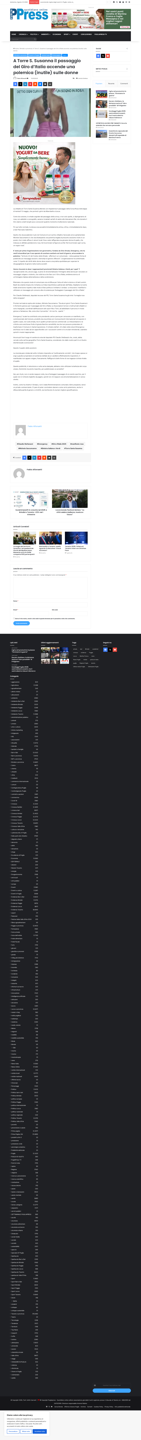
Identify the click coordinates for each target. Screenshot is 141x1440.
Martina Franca (84, 656)
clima (13, 775)
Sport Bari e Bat (16, 1282)
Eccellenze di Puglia (17, 855)
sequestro (14, 1208)
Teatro (13, 1317)
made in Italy (15, 1012)
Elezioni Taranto (16, 868)
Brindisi (87, 649)
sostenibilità (15, 1246)
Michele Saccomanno (28, 448)
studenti (14, 1304)
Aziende (14, 746)
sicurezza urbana (17, 1230)
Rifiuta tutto (26, 1431)
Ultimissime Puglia (93, 666)
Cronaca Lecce (16, 820)
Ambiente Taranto (17, 714)
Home (14, 34)
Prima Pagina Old (17, 1134)
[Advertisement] (50, 408)
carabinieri (95, 649)
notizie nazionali (16, 1076)
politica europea (16, 1099)
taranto (93, 663)
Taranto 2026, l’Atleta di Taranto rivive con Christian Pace (75, 548)
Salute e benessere (17, 1192)
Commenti (124, 84)
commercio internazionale (19, 781)
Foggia (91, 652)
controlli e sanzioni (17, 794)
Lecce (75, 656)
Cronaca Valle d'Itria (18, 826)
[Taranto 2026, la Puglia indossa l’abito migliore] (64, 661)
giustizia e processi (17, 951)
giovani (13, 948)
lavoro (13, 1006)
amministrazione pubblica (19, 717)
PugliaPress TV (101, 34)
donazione (14, 849)
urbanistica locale (17, 1352)
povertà (14, 1124)
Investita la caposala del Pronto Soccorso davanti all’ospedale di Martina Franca (118, 134)
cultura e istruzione (17, 829)
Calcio (13, 765)
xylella (13, 1378)
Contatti (89, 1407)
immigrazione (15, 961)
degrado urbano (16, 839)
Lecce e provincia (17, 1009)
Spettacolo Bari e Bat (18, 1259)
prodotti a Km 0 (16, 1137)
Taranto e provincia (17, 1314)
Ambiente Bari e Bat (18, 701)
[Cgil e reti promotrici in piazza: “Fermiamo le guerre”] (101, 94)
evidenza (83, 652)
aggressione (15, 682)
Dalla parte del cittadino (19, 836)
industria (14, 983)
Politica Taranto (16, 1118)
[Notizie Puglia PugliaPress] (29, 14)
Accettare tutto (40, 1431)
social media (15, 1237)
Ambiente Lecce (16, 711)
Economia (57, 34)
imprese (14, 964)
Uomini (13, 1349)
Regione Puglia (84, 663)
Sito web (55, 610)
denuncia (14, 842)
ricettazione (15, 1182)
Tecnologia (15, 1320)
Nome (15, 601)
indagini (13, 980)
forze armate (15, 932)
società (13, 1243)
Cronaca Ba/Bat (16, 807)
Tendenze (14, 1323)
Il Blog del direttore (17, 958)
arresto (13, 724)
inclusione (14, 977)
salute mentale (16, 1195)
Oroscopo (14, 1083)
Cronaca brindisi (16, 813)
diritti (13, 845)
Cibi (14, 1048)
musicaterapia (16, 1057)
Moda (13, 1041)
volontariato (15, 1375)
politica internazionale (18, 1105)
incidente (14, 974)
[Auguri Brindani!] (45, 661)
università (14, 1346)
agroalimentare (16, 688)
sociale (13, 1240)
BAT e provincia (16, 759)
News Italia (15, 1063)
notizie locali (46, 55)
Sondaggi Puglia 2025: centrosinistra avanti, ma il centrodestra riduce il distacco (117, 114)
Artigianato (15, 733)
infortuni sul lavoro (17, 986)
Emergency (42, 444)
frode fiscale (15, 942)
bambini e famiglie (17, 749)
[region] (27, 1424)
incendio (14, 967)
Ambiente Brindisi (17, 704)
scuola (13, 1201)
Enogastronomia (16, 874)
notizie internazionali (18, 1070)
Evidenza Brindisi (17, 900)
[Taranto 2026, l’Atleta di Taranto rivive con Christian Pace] (76, 538)
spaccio (14, 1249)
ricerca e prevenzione (18, 1176)
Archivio (83, 1407)
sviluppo (14, 1307)
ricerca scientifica (17, 1179)
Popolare (99, 84)
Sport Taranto (16, 1294)
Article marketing (17, 730)
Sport (66, 34)
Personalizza (13, 1431)
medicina (14, 1022)
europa (13, 884)
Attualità (14, 743)
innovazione (15, 993)
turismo (13, 1339)
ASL (12, 736)
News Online (15, 1067)
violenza (14, 1365)
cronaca (75, 652)
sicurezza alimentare (18, 1224)
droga (13, 852)
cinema (13, 768)
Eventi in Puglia (34, 55)
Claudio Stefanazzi (25, 444)
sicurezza (14, 1221)
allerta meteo (15, 691)
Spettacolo (15, 1256)
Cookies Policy (98, 1407)
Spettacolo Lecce (17, 1269)
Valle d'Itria (15, 1355)
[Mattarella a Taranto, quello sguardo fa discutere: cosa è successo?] (50, 538)
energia (13, 871)
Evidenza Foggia (16, 903)
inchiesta (14, 970)
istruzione (14, 1003)
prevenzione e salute (18, 1128)
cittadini (14, 772)
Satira (15, 1301)
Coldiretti (14, 778)
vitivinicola (14, 1368)
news (13, 1060)
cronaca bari (15, 810)
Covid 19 (14, 800)
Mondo (13, 1044)
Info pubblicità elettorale (122, 1407)
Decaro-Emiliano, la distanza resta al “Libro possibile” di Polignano (118, 103)
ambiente (14, 698)
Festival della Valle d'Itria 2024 (21, 919)
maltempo (14, 1019)
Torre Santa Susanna (73, 448)
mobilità (14, 1035)
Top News (14, 1330)
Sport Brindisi (15, 1285)
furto (13, 945)
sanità (13, 1198)
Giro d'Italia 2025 (59, 444)
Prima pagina (56, 55)
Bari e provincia (16, 756)
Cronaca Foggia (16, 817)
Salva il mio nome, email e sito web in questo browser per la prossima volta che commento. (45, 618)
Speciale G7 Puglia (17, 1253)
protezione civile (16, 1144)
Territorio (14, 1326)
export (13, 913)
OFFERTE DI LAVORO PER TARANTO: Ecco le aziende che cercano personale (111, 124)
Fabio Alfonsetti (22, 78)
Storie (13, 1298)
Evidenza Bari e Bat (17, 897)
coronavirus (15, 797)
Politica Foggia (16, 1102)
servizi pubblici (16, 1211)
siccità (13, 1217)
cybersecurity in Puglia (19, 833)
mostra (13, 1051)
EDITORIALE (15, 861)
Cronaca (22, 34)
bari (81, 649)
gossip (13, 954)
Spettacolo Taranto (17, 1272)
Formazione (15, 929)
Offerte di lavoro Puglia (71, 1407)
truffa (13, 1336)
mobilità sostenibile (17, 1038)
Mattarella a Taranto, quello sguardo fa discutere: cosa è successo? (50, 548)
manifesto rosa (77, 444)
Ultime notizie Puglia (79, 666)
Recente (111, 84)
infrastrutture (15, 990)
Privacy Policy (109, 1407)
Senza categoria (16, 1205)
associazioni (15, 740)
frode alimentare (16, 938)
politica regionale (17, 1115)
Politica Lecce (16, 1108)
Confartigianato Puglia (18, 791)
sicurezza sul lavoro (17, 1227)
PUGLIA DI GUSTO (17, 1156)
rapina (13, 1166)
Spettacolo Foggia (17, 1266)
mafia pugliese (16, 1015)
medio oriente (15, 1025)
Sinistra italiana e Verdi (51, 448)
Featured (14, 916)
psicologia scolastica (18, 1147)
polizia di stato (94, 659)
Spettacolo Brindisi (17, 1262)
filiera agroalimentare (18, 922)
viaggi (13, 1359)
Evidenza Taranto (17, 910)
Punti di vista (15, 1163)
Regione (14, 1169)
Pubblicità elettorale (18, 1150)
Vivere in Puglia (16, 1371)
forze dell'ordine (16, 935)
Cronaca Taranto (17, 823)
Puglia (13, 1153)
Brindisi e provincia (26, 48)
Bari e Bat (14, 752)
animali (13, 720)
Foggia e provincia (17, 926)
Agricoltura (15, 685)
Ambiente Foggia (16, 707)
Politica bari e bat (17, 1092)
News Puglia (76, 659)
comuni (13, 784)
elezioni (13, 865)
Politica (33, 34)
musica (13, 1054)
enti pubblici (15, 881)
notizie (85, 659)
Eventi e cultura (16, 890)
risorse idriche (16, 1185)
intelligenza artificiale (18, 996)
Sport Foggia (15, 1288)
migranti (14, 1031)
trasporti (14, 1333)
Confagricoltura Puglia (18, 788)
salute (13, 1189)
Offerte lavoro (16, 1079)
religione (14, 1172)
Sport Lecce (15, 1291)
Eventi (75, 34)
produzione (15, 1140)
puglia (75, 663)
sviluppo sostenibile (17, 1310)
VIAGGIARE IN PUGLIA (18, 1362)
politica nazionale (17, 1112)
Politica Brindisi (16, 1096)
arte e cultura (15, 727)
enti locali (14, 877)
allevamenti (15, 695)
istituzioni (14, 999)
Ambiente (45, 34)
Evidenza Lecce (16, 906)
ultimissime (15, 1342)
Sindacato (14, 1233)
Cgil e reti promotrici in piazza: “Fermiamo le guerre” (117, 93)
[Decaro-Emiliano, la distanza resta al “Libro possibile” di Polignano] (101, 104)
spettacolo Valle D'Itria (18, 1275)
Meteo (13, 1028)
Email (15, 610)
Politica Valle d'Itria (17, 1121)
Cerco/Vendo (86, 34)
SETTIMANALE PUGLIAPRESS (21, 1214)
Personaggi (15, 1086)
